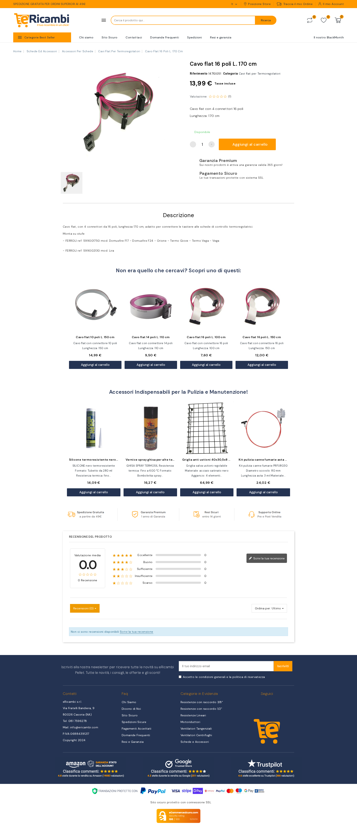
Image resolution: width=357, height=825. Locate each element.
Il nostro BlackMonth (329, 37)
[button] (65, 112)
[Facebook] (262, 704)
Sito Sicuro (109, 37)
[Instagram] (271, 704)
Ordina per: (263, 608)
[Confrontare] (310, 20)
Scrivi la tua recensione (268, 558)
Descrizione (178, 215)
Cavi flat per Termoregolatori (260, 73)
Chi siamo (86, 37)
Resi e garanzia (220, 37)
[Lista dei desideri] (323, 20)
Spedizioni (194, 37)
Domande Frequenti (164, 37)
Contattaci (134, 37)
